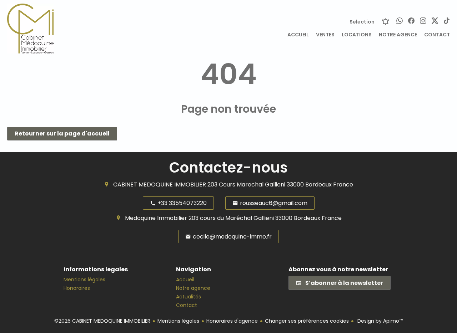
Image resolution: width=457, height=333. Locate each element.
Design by (379, 320)
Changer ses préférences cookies (307, 320)
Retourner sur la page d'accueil (62, 133)
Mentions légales (178, 320)
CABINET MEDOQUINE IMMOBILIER (159, 184)
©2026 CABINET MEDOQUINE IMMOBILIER (102, 320)
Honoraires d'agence (232, 320)
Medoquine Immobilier (156, 218)
